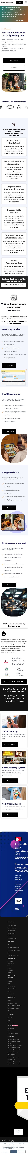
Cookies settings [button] (5, 1152)
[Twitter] (5, 1141)
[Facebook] (2, 1141)
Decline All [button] (22, 1152)
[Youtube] (12, 1141)
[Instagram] (9, 1141)
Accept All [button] (14, 1152)
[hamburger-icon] (26, 2)
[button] (19, 20)
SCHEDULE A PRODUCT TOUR (13, 285)
